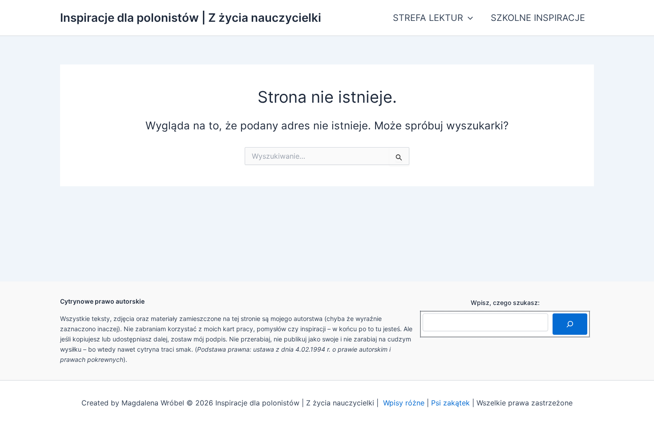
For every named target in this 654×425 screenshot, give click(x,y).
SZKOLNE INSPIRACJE (538, 17)
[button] (468, 18)
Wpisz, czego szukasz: (505, 302)
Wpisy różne (403, 402)
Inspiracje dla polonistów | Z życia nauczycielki (190, 17)
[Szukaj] (570, 324)
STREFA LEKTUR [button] (428, 17)
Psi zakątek (450, 402)
